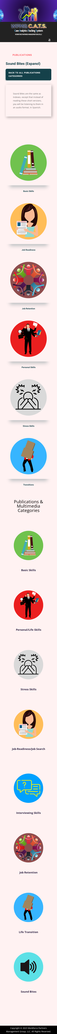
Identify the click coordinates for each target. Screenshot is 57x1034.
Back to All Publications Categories (24, 74)
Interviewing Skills (28, 813)
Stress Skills (28, 689)
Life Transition (28, 932)
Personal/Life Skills (28, 629)
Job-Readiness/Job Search (28, 749)
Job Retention (28, 872)
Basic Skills (28, 570)
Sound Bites (28, 991)
